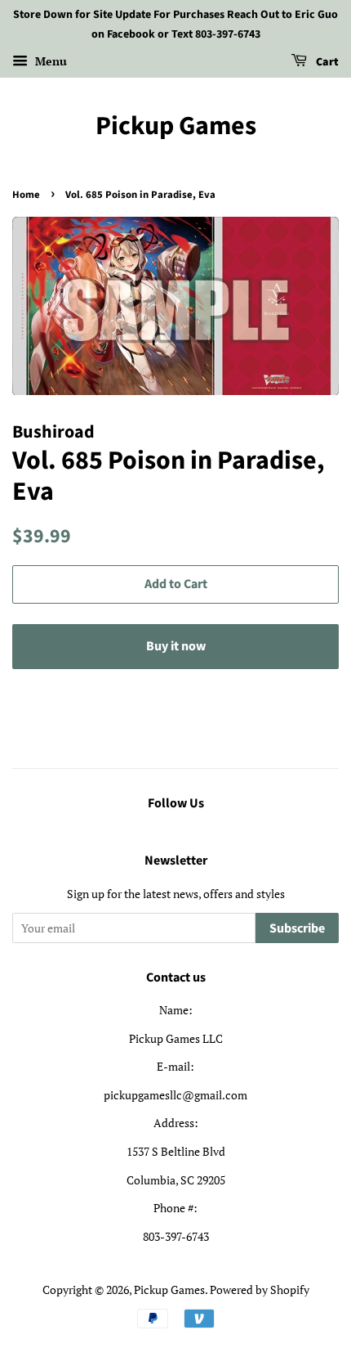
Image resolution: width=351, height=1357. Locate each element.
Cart (326, 62)
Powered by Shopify (259, 1289)
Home (26, 194)
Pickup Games (176, 126)
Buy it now (176, 646)
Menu (49, 61)
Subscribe (297, 928)
